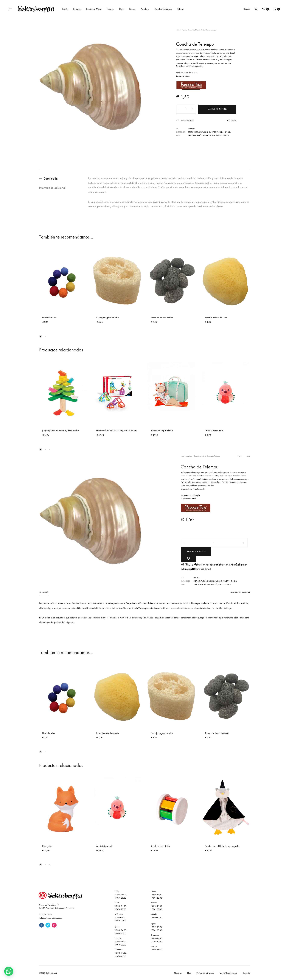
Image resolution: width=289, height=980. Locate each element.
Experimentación (201, 132)
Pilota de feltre (48, 733)
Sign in (247, 9)
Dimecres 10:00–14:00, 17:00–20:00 (121, 953)
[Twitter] (47, 925)
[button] (8, 971)
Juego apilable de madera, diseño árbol (60, 430)
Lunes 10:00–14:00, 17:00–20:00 (121, 894)
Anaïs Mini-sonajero (214, 430)
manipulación (209, 135)
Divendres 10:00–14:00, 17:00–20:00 (156, 938)
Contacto (246, 973)
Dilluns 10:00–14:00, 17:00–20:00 (121, 930)
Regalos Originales (163, 9)
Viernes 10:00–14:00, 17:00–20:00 (156, 906)
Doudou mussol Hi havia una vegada (222, 846)
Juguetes (77, 9)
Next (248, 456)
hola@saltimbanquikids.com (50, 918)
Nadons (218, 581)
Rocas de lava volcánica (162, 317)
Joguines (189, 456)
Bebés (65, 9)
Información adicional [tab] (52, 188)
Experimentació (199, 456)
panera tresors (224, 584)
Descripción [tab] (51, 178)
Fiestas (132, 9)
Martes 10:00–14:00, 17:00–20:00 (121, 906)
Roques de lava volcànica (216, 733)
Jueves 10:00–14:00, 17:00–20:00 (156, 894)
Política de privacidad (205, 973)
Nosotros (178, 973)
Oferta (180, 9)
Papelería (145, 9)
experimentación (195, 135)
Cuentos (110, 9)
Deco (121, 9)
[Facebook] (41, 925)
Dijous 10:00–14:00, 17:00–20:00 (156, 927)
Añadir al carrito (217, 109)
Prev (239, 456)
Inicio (178, 30)
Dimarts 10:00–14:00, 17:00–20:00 (121, 941)
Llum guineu (47, 846)
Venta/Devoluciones (228, 973)
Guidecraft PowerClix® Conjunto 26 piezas (116, 430)
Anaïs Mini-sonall (104, 846)
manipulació (212, 584)
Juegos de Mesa (93, 9)
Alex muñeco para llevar (162, 430)
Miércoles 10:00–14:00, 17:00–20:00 (121, 917)
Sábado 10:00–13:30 (156, 916)
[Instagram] (54, 925)
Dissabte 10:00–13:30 (156, 948)
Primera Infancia (195, 30)
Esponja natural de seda (216, 317)
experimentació (199, 584)
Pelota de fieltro (49, 317)
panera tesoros (222, 135)
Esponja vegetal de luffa (107, 317)
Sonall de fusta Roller (160, 846)
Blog (189, 973)
